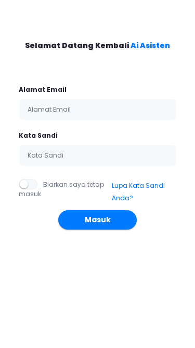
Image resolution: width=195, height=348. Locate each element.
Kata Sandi (38, 135)
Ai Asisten (150, 45)
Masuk (98, 219)
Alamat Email (43, 89)
